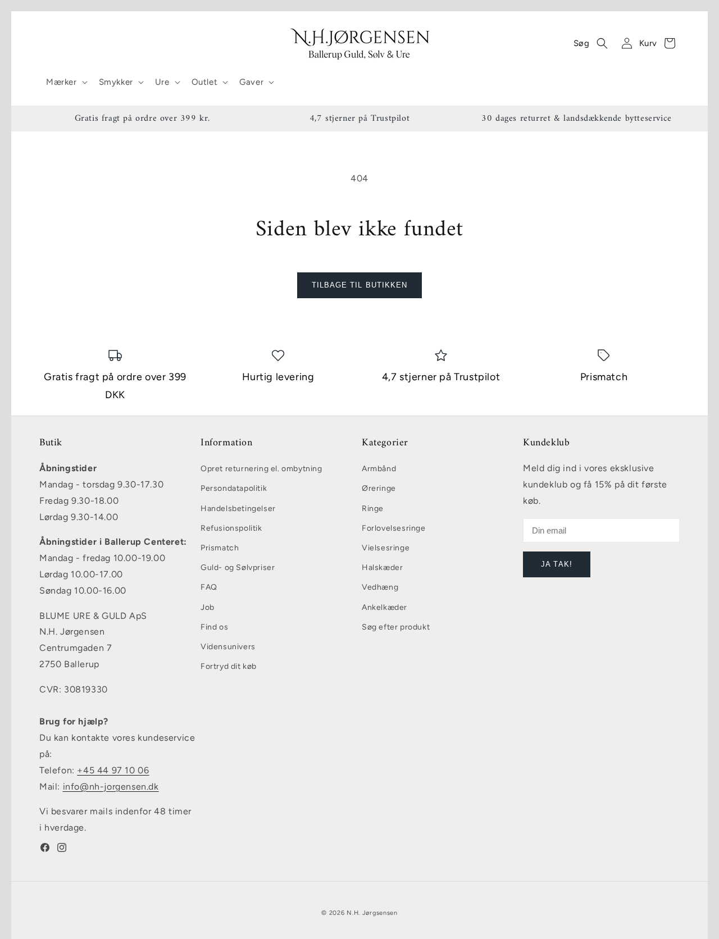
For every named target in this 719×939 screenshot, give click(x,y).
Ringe (373, 508)
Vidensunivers (228, 646)
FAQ (209, 587)
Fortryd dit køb (229, 666)
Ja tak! (556, 564)
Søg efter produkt (396, 627)
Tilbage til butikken (359, 285)
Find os (214, 627)
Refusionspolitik (231, 528)
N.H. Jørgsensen (372, 913)
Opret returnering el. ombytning (261, 468)
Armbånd (379, 468)
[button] (65, 82)
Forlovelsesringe (394, 528)
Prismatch (220, 548)
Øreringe (379, 488)
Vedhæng (380, 587)
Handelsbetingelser (238, 508)
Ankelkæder (384, 607)
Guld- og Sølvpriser (238, 567)
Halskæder (382, 567)
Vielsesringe (385, 548)
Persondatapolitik (234, 488)
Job (208, 607)
